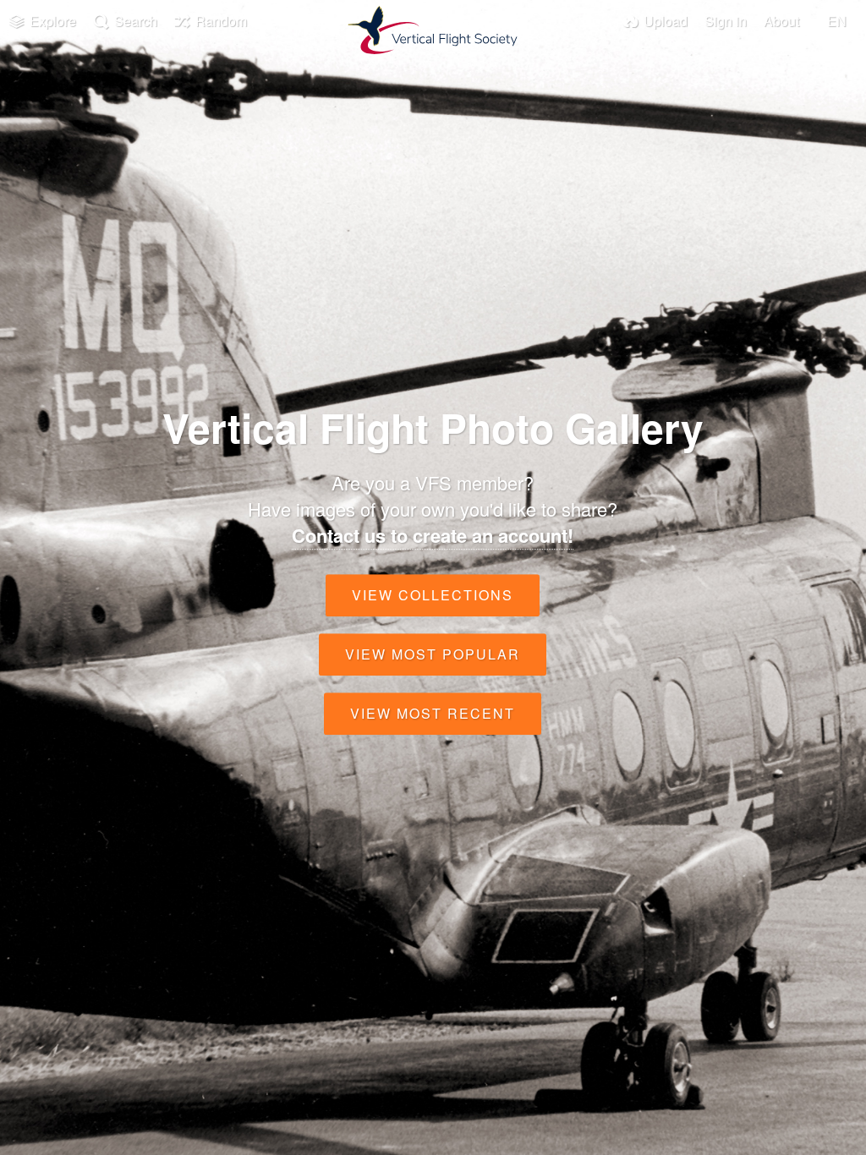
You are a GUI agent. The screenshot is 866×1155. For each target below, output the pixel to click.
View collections (432, 595)
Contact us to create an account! (432, 535)
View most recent (432, 713)
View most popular (432, 654)
